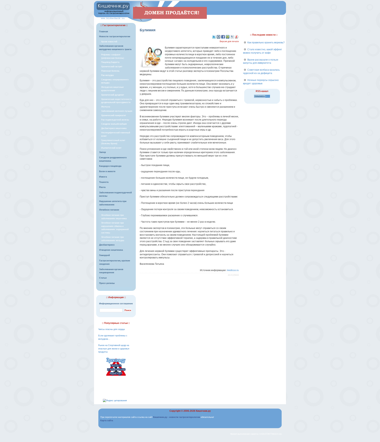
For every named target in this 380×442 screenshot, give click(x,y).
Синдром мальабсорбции (114, 124)
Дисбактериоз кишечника (113, 128)
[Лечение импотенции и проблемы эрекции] (116, 376)
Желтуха (105, 106)
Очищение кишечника (111, 250)
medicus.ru (233, 270)
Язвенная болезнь (110, 71)
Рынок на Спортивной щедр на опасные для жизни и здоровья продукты (113, 348)
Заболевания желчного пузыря (116, 111)
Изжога (103, 176)
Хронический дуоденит (112, 95)
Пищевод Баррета (110, 62)
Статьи (103, 278)
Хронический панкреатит (113, 115)
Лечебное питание (109, 210)
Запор (102, 152)
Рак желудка (107, 75)
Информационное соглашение (116, 303)
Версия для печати (229, 41)
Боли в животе (107, 171)
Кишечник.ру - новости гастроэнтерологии (176, 417)
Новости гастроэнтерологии (114, 36)
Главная (103, 31)
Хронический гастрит (111, 66)
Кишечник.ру (203, 411)
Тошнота (103, 182)
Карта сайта (106, 420)
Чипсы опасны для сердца (111, 329)
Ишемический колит (111, 148)
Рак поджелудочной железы (115, 120)
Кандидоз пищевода (110, 166)
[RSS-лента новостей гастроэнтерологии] (262, 98)
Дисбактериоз (106, 245)
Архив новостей (109, 41)
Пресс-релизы (107, 283)
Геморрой (104, 255)
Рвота (102, 187)
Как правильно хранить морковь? (266, 42)
